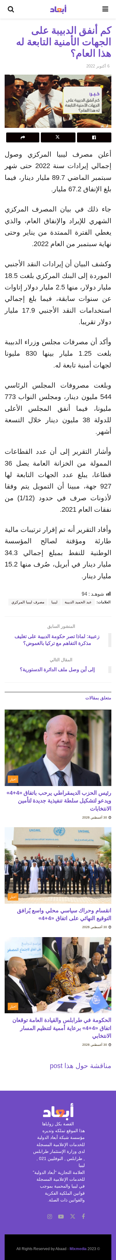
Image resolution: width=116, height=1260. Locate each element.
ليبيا (54, 602)
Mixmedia (78, 1249)
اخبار (13, 779)
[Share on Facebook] (94, 137)
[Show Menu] (105, 9)
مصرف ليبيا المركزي (27, 602)
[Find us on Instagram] (49, 1216)
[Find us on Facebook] (83, 1216)
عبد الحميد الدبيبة (78, 602)
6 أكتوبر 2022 (98, 66)
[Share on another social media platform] (22, 137)
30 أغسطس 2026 (95, 817)
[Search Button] (11, 9)
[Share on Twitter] (58, 137)
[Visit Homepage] (58, 9)
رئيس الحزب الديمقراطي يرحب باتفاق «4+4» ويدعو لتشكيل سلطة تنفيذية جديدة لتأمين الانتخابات (58, 800)
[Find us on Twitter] (72, 1216)
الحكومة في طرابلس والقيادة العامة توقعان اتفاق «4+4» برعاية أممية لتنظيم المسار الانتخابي (61, 1028)
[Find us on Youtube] (61, 1216)
